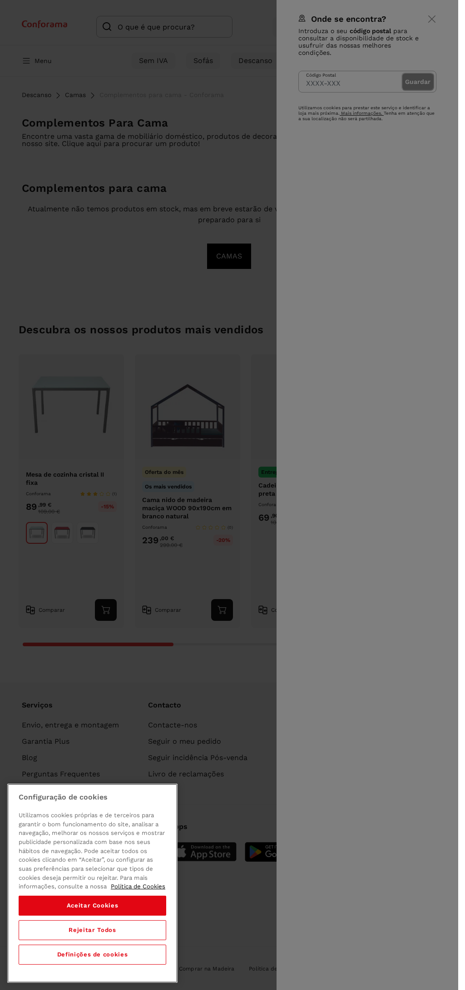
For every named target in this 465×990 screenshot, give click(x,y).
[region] (92, 883)
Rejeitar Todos (92, 930)
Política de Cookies (138, 886)
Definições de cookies (92, 954)
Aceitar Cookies (93, 905)
